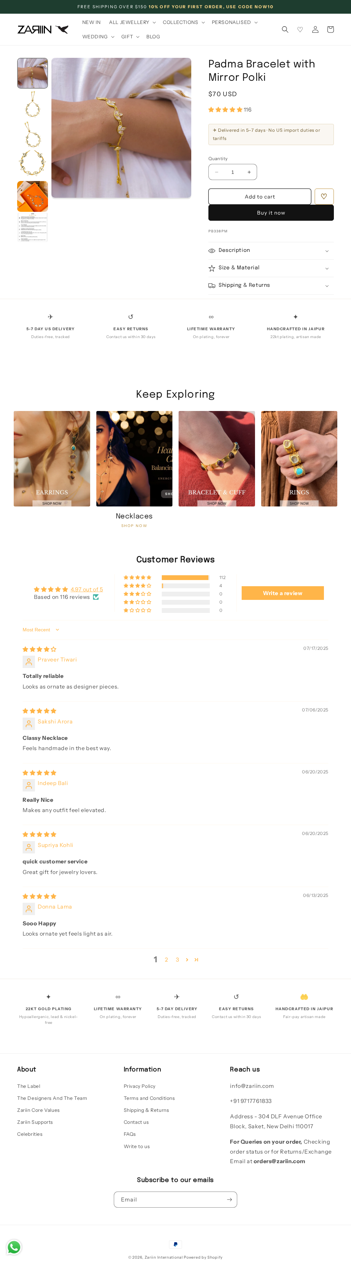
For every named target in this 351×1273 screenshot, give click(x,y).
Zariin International (164, 1257)
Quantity (218, 158)
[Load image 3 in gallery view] (32, 134)
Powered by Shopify (203, 1257)
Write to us (137, 1146)
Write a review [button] (282, 593)
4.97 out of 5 (87, 589)
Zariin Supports (35, 1122)
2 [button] (166, 959)
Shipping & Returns (146, 1110)
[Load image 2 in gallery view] (32, 104)
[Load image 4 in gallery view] (32, 165)
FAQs (130, 1134)
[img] (40, 649)
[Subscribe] (229, 1200)
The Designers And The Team (52, 1098)
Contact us (136, 1122)
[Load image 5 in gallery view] (32, 196)
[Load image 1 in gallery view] (32, 73)
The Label (28, 1086)
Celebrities (30, 1134)
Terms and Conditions (149, 1098)
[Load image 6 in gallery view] (32, 227)
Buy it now (271, 212)
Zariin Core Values (38, 1110)
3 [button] (177, 959)
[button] (132, 22)
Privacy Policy (140, 1086)
